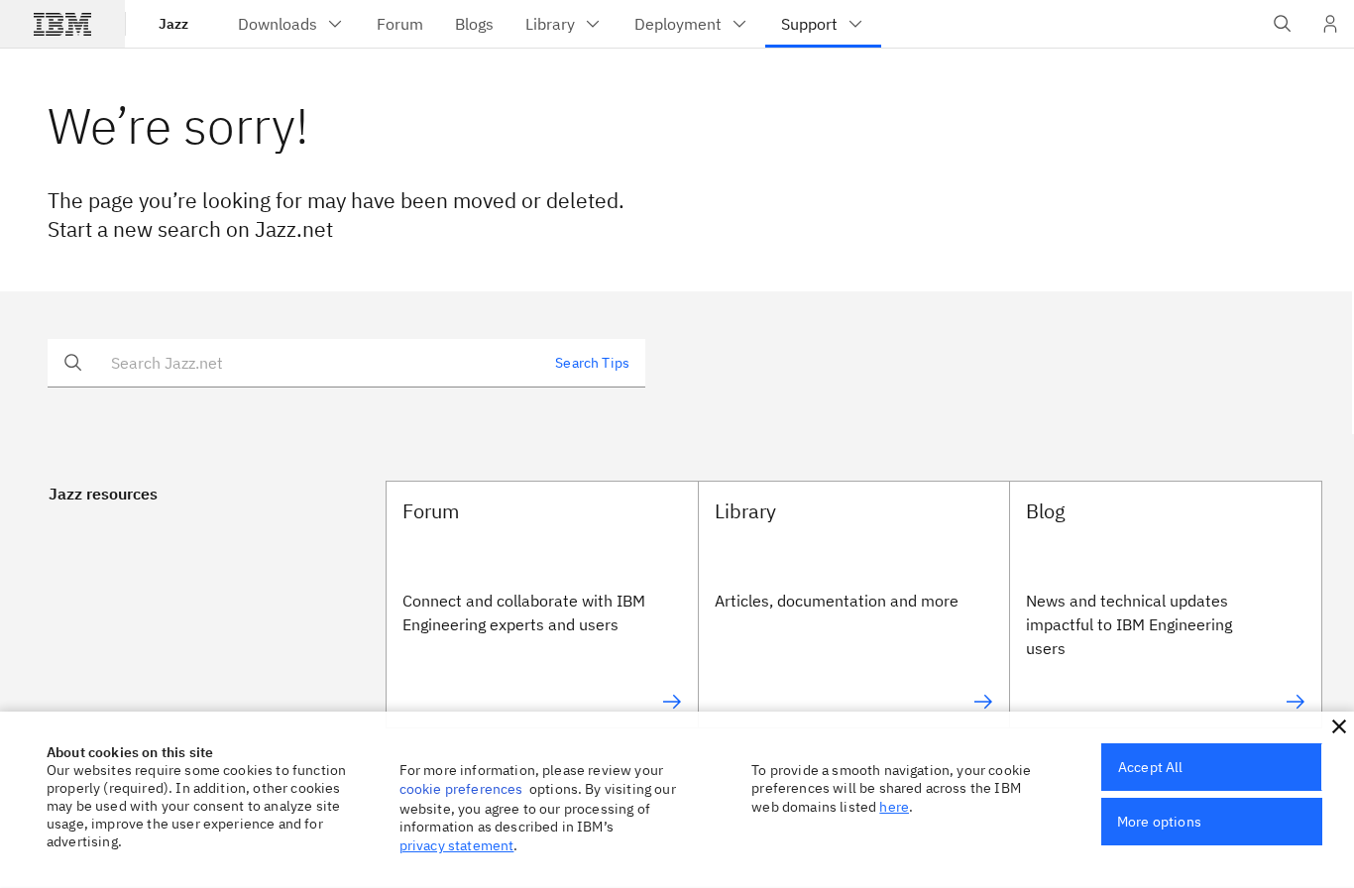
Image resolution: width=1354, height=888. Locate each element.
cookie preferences (461, 789)
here (894, 807)
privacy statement (456, 845)
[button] (1339, 726)
